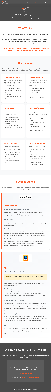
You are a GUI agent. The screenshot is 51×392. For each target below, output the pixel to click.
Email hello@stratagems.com (30, 377)
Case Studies (38, 2)
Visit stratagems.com (25, 373)
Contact (47, 2)
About (22, 2)
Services (29, 2)
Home (15, 2)
